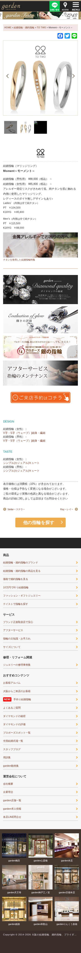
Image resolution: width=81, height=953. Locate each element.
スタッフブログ (12, 749)
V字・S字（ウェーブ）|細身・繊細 (24, 432)
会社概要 (8, 783)
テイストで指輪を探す (15, 604)
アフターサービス (13, 630)
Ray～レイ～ (67, 509)
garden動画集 (11, 765)
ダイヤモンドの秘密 (14, 716)
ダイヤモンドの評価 (14, 724)
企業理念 (8, 792)
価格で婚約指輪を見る (15, 579)
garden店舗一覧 (12, 800)
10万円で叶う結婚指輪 (15, 587)
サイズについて (12, 647)
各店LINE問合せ (12, 817)
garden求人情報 (12, 808)
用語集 (7, 757)
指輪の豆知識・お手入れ (17, 638)
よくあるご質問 (12, 707)
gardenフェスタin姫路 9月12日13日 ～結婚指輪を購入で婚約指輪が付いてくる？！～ (40, 15)
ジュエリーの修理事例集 (17, 664)
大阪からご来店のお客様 (17, 691)
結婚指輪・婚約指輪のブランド (20, 562)
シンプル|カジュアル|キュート (21, 462)
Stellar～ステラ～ (16, 509)
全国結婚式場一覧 (13, 740)
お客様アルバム (12, 682)
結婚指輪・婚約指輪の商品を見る (21, 570)
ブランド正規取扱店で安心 (18, 622)
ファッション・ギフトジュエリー (21, 595)
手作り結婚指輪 (22, 699)
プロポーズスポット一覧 (17, 732)
